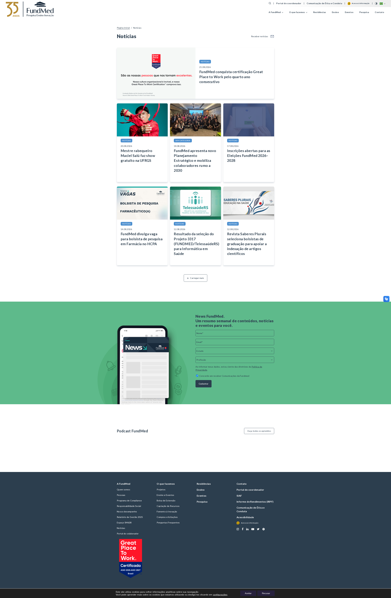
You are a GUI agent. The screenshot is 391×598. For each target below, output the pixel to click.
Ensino (335, 12)
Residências (319, 12)
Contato (379, 12)
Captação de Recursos (168, 506)
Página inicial (123, 27)
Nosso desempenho (127, 511)
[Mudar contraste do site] (376, 3)
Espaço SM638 (124, 522)
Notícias (137, 27)
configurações (220, 594)
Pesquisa (364, 12)
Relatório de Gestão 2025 (130, 517)
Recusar (266, 593)
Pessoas (121, 495)
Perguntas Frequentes (168, 522)
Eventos (349, 12)
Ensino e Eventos (165, 495)
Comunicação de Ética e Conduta (324, 3)
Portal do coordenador (288, 3)
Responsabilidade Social (129, 506)
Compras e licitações (167, 517)
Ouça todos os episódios (259, 431)
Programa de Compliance (129, 500)
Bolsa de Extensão (166, 500)
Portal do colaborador (128, 533)
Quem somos (123, 489)
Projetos (161, 489)
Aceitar (248, 593)
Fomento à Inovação (167, 511)
